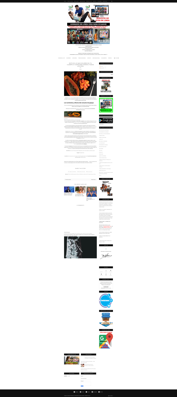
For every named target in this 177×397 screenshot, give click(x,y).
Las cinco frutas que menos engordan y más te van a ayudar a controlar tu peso (82, 150)
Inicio (65, 1)
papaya (66, 105)
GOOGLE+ (111, 275)
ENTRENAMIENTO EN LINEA (103, 144)
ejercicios (75, 174)
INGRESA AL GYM (89, 1)
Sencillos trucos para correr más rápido (86, 371)
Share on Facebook (72, 171)
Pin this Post (90, 171)
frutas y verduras (70, 97)
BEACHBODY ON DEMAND (103, 141)
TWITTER (100, 150)
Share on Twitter (82, 171)
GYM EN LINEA (76, 1)
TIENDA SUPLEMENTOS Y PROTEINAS (105, 168)
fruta (71, 148)
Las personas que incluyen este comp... (80, 195)
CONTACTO (94, 1)
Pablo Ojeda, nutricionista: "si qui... (90, 199)
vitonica (94, 174)
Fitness (78, 174)
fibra (69, 141)
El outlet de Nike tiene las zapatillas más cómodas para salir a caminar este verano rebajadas (78, 233)
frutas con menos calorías (78, 122)
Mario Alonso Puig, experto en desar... (68, 194)
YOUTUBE (101, 275)
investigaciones (72, 131)
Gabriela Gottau (82, 157)
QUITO (87, 174)
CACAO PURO (105, 1)
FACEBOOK (101, 152)
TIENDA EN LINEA (70, 1)
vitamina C (78, 108)
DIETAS (69, 174)
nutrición (84, 174)
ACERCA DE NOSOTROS (103, 157)
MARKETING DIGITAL (102, 170)
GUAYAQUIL (81, 174)
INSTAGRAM (101, 148)
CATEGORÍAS (100, 1)
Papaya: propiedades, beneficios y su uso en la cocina (72, 119)
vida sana (91, 174)
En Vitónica (66, 118)
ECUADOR (72, 174)
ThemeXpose (72, 395)
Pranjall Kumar (82, 152)
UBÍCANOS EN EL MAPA (102, 146)
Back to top (110, 395)
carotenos (82, 138)
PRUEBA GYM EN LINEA (102, 137)
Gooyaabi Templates (81, 395)
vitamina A (82, 108)
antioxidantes (94, 126)
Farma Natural (82, 1)
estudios (80, 129)
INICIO (100, 175)
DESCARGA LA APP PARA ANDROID (104, 133)
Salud (89, 174)
